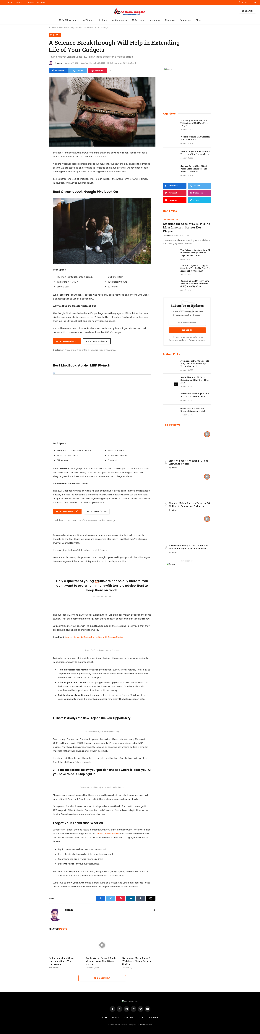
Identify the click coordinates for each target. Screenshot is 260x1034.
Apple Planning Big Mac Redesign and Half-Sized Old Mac (194, 380)
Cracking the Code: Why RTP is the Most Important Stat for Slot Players (186, 227)
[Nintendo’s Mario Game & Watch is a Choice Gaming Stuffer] (138, 945)
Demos (9, 2)
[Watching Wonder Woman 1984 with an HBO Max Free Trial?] (170, 124)
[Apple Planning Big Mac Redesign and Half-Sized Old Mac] (170, 381)
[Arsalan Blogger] (130, 11)
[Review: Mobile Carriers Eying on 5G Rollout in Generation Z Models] (187, 486)
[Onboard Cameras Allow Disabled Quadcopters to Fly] (170, 412)
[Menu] (6, 11)
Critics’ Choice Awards (108, 833)
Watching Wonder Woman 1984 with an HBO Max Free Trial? (194, 123)
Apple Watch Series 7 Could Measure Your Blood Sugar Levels (100, 961)
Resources (170, 20)
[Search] (255, 2)
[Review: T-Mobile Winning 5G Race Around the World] (187, 443)
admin (59, 63)
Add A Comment (102, 978)
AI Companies (119, 20)
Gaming (141, 1017)
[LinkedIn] (39, 173)
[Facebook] (39, 160)
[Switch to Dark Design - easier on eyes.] (250, 2)
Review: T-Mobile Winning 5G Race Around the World (188, 462)
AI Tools (87, 20)
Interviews (154, 20)
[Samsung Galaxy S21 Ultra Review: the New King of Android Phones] (187, 528)
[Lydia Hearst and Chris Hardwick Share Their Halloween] (65, 945)
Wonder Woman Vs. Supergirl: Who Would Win (195, 138)
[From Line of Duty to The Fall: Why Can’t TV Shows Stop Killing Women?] (170, 364)
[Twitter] (39, 166)
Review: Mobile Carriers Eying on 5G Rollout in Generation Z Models (189, 505)
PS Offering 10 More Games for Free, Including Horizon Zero (195, 152)
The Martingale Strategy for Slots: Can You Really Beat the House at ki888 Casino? (195, 268)
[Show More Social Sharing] (110, 70)
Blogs (199, 20)
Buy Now (41, 2)
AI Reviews (138, 20)
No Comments (116, 63)
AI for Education (67, 20)
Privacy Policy (188, 340)
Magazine (185, 20)
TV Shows (29, 2)
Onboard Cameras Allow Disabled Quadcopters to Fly (194, 409)
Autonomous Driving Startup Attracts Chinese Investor (194, 395)
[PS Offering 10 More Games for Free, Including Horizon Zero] (170, 155)
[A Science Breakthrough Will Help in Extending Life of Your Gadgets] (102, 112)
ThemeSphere (145, 1024)
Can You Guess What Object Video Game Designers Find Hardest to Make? (193, 169)
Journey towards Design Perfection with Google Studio (94, 637)
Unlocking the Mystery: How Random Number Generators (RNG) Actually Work (194, 284)
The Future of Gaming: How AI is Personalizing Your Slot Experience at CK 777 (195, 253)
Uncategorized (170, 219)
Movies (19, 2)
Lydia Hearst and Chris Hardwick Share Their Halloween (61, 961)
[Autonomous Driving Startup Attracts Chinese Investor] (170, 397)
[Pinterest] (39, 180)
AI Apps (103, 20)
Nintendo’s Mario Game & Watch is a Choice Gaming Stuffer (137, 961)
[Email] (39, 187)
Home (51, 27)
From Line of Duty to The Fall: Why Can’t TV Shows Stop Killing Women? (194, 364)
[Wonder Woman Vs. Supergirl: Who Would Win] (170, 140)
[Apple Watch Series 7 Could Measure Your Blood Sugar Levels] (102, 945)
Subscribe (247, 11)
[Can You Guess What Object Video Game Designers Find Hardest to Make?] (170, 169)
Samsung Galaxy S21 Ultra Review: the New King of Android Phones (188, 547)
